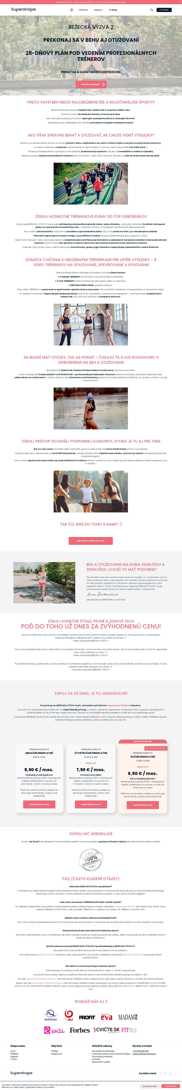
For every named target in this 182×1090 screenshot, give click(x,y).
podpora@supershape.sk (144, 1054)
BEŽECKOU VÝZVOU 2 (132, 954)
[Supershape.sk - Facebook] (161, 1073)
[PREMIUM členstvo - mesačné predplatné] (39, 778)
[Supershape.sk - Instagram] (165, 1073)
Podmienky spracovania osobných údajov (111, 1054)
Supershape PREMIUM (118, 705)
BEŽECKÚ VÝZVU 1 (46, 954)
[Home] (71, 9)
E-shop (113, 9)
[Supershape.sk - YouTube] (170, 1073)
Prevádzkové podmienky (103, 1051)
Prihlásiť (164, 9)
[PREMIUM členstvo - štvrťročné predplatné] (91, 778)
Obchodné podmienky (102, 1056)
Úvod (13, 1051)
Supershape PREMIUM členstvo (41, 978)
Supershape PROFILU (125, 906)
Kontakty (96, 1059)
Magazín (98, 9)
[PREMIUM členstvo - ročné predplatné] (143, 778)
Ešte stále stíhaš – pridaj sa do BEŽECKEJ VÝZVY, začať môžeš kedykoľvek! (91, 2)
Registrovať (56, 1054)
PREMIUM (83, 9)
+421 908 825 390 (141, 1051)
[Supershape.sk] (23, 10)
